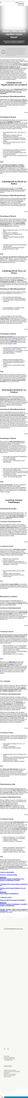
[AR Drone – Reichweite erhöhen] (7, 872)
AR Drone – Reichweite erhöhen (8, 874)
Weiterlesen (3, 877)
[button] (0, 1095)
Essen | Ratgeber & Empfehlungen (9, 893)
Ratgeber (17, 880)
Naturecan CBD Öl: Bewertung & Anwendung (12, 900)
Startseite (2, 909)
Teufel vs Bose (7, 1076)
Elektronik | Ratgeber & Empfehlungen (10, 879)
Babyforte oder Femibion (10, 1074)
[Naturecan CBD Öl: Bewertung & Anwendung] (5, 897)
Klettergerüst (12, 662)
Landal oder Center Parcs (10, 1070)
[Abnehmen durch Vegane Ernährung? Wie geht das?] (14, 885)
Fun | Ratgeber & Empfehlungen (12, 879)
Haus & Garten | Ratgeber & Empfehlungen (14, 41)
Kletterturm (14, 341)
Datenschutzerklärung (9, 1057)
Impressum (6, 1056)
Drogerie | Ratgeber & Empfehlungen (10, 904)
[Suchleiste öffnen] (17, 2)
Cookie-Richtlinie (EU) (9, 1058)
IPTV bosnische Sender (9, 1075)
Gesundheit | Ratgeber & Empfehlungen (13, 904)
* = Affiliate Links (8, 1060)
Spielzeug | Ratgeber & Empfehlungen (14, 42)
